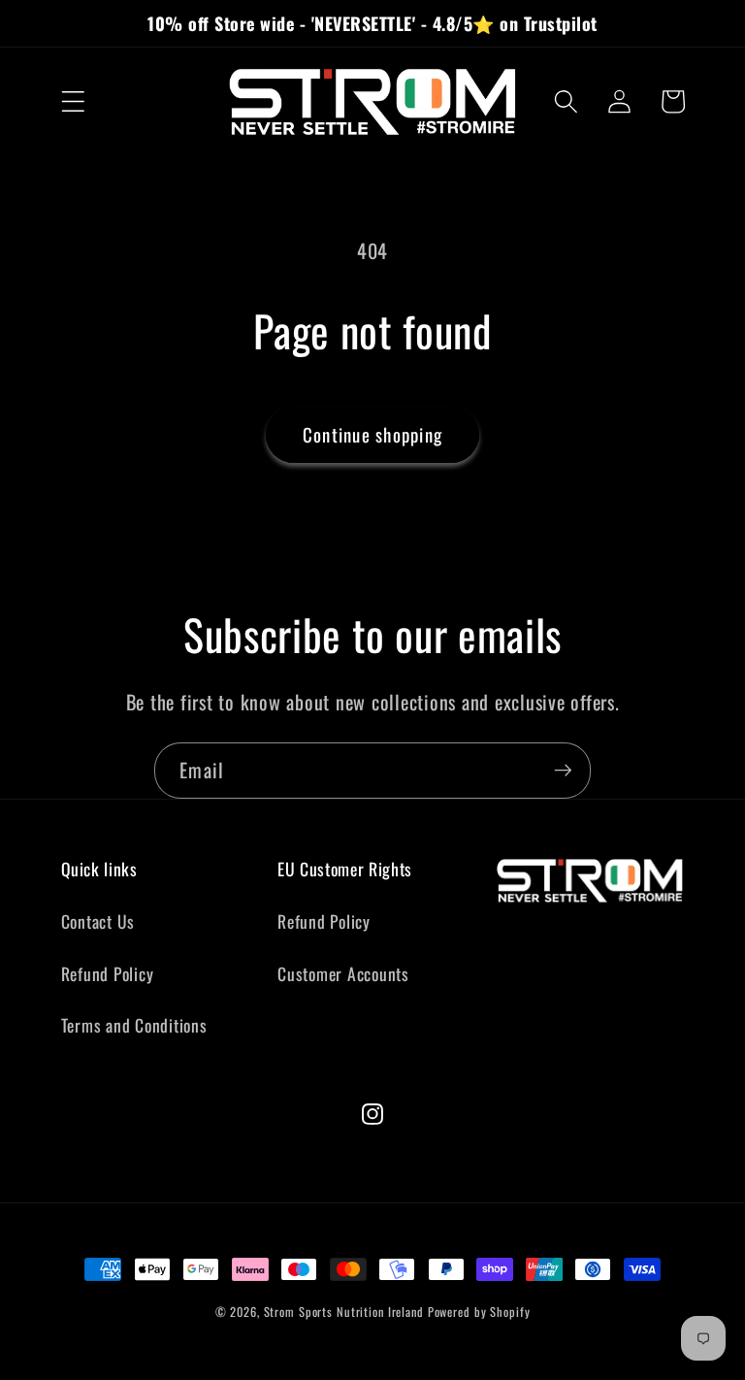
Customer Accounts (343, 973)
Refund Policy (107, 973)
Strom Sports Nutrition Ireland (344, 1311)
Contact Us (98, 921)
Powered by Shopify (479, 1311)
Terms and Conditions (134, 1024)
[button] (73, 101)
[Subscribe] (563, 770)
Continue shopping (372, 434)
